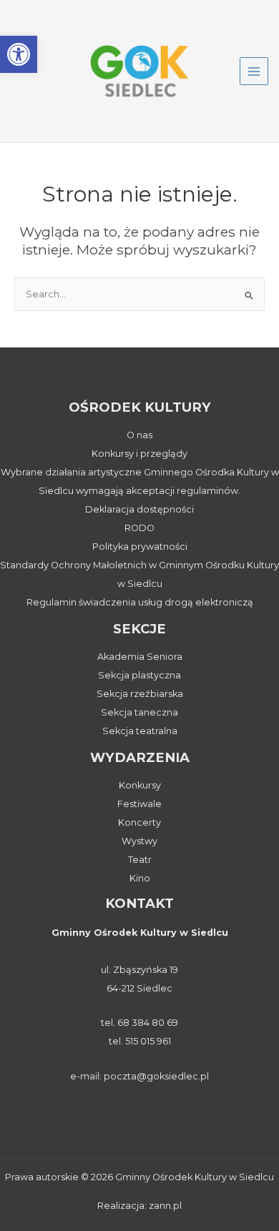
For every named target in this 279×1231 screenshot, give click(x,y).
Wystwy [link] (139, 841)
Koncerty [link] (139, 822)
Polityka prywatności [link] (139, 546)
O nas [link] (139, 435)
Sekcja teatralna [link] (139, 731)
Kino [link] (139, 878)
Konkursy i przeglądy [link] (139, 453)
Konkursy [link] (140, 785)
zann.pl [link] (165, 1205)
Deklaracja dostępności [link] (139, 509)
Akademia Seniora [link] (139, 656)
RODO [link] (139, 528)
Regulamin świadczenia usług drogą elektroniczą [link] (139, 602)
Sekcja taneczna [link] (139, 712)
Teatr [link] (140, 859)
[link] (18, 54)
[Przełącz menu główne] (254, 71)
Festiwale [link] (139, 804)
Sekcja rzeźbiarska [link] (140, 693)
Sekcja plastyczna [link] (139, 675)
